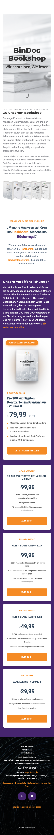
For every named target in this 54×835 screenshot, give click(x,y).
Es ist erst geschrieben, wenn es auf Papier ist (26, 109)
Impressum (8, 783)
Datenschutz (20, 783)
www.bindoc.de (31, 772)
